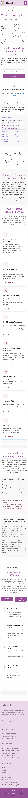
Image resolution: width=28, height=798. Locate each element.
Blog (3, 767)
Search (14, 76)
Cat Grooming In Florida (9, 736)
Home (2, 7)
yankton (17, 134)
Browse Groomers (7, 599)
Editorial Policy (6, 777)
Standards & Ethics (8, 780)
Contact (4, 772)
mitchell (17, 131)
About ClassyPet (21, 599)
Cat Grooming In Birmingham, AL (11, 748)
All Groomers (7, 791)
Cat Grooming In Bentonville (10, 750)
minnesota (9, 122)
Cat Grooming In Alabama (9, 738)
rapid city (4, 134)
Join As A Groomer (15, 508)
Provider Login (6, 775)
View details (7, 256)
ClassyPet (10, 3)
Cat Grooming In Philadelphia (10, 758)
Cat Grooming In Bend (8, 755)
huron (16, 139)
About (4, 770)
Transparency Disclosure (9, 782)
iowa (14, 122)
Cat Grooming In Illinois (9, 733)
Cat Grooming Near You (18, 791)
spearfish (17, 141)
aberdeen (5, 136)
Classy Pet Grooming (13, 793)
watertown (5, 141)
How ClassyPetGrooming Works (11, 785)
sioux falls (5, 131)
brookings (5, 139)
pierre (16, 136)
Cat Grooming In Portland (9, 753)
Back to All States (6, 117)
